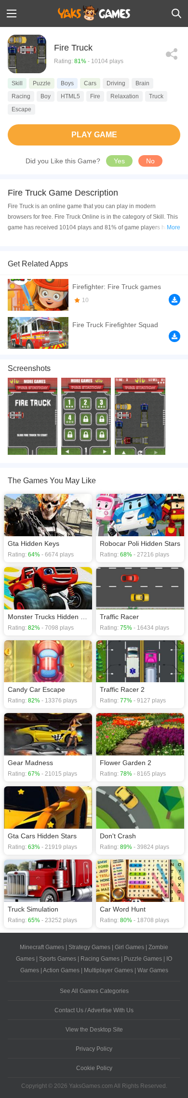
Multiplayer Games (108, 970)
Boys (67, 83)
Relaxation (124, 96)
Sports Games (57, 958)
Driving (116, 83)
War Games (152, 970)
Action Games (61, 970)
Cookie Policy (94, 1068)
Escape (21, 109)
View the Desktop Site (94, 1029)
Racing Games (100, 958)
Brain (142, 83)
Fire (95, 96)
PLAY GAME (94, 135)
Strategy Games (89, 947)
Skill (17, 83)
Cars (90, 83)
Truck (156, 96)
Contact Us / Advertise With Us (94, 1010)
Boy (45, 96)
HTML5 (70, 96)
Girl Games (129, 947)
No (150, 161)
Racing (21, 96)
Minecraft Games (42, 947)
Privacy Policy (94, 1048)
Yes (119, 161)
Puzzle (42, 83)
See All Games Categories (94, 991)
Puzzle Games (143, 958)
